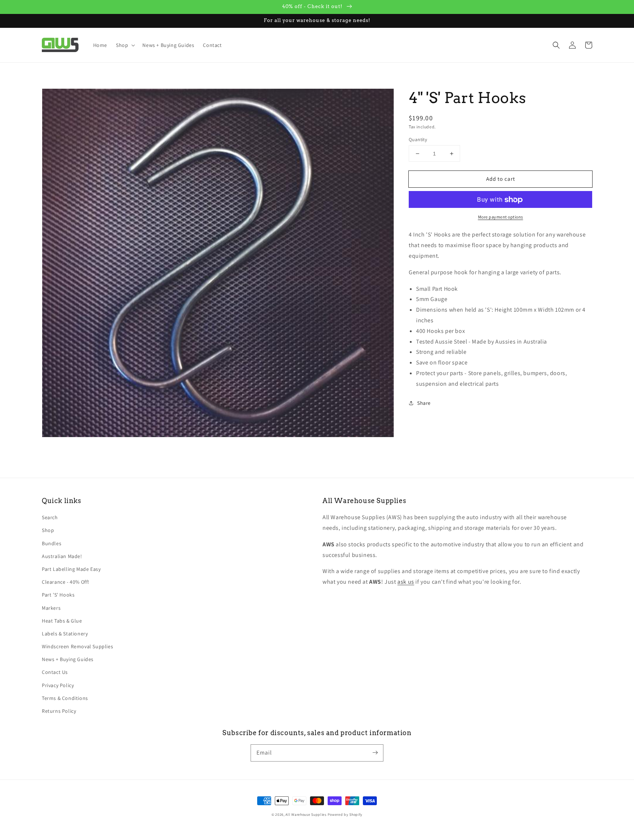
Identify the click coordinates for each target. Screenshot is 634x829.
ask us (405, 582)
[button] (556, 45)
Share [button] (424, 403)
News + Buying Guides (68, 659)
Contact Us (55, 672)
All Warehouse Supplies (305, 814)
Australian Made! (62, 556)
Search (50, 517)
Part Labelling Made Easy (71, 569)
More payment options (500, 217)
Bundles (51, 543)
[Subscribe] (375, 753)
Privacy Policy (58, 685)
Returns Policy (59, 711)
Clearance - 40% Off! (66, 582)
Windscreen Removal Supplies (77, 646)
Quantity (418, 139)
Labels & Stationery (65, 633)
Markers (51, 608)
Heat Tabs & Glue (62, 620)
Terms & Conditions (65, 698)
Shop (48, 530)
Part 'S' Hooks (58, 594)
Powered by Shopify (345, 814)
